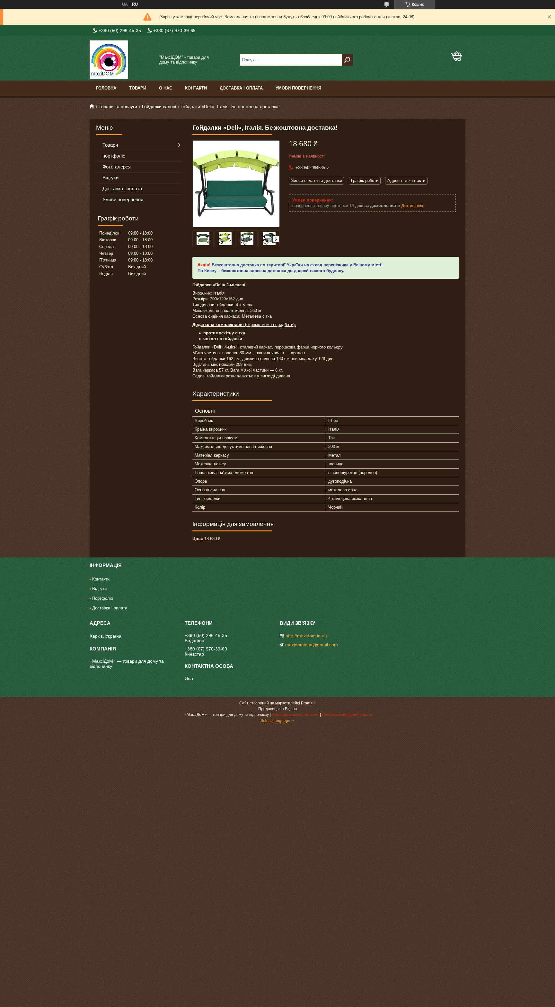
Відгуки (110, 177)
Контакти (196, 88)
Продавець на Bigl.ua (277, 709)
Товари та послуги (118, 106)
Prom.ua (308, 703)
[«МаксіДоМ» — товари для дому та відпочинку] (122, 59)
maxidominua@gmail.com (311, 644)
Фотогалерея (116, 166)
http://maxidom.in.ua (306, 635)
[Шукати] (347, 60)
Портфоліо (102, 598)
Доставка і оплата (241, 88)
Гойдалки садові (159, 106)
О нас (165, 88)
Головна (106, 88)
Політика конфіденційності (346, 714)
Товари (137, 88)
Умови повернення (298, 88)
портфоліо (113, 156)
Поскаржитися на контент (295, 714)
